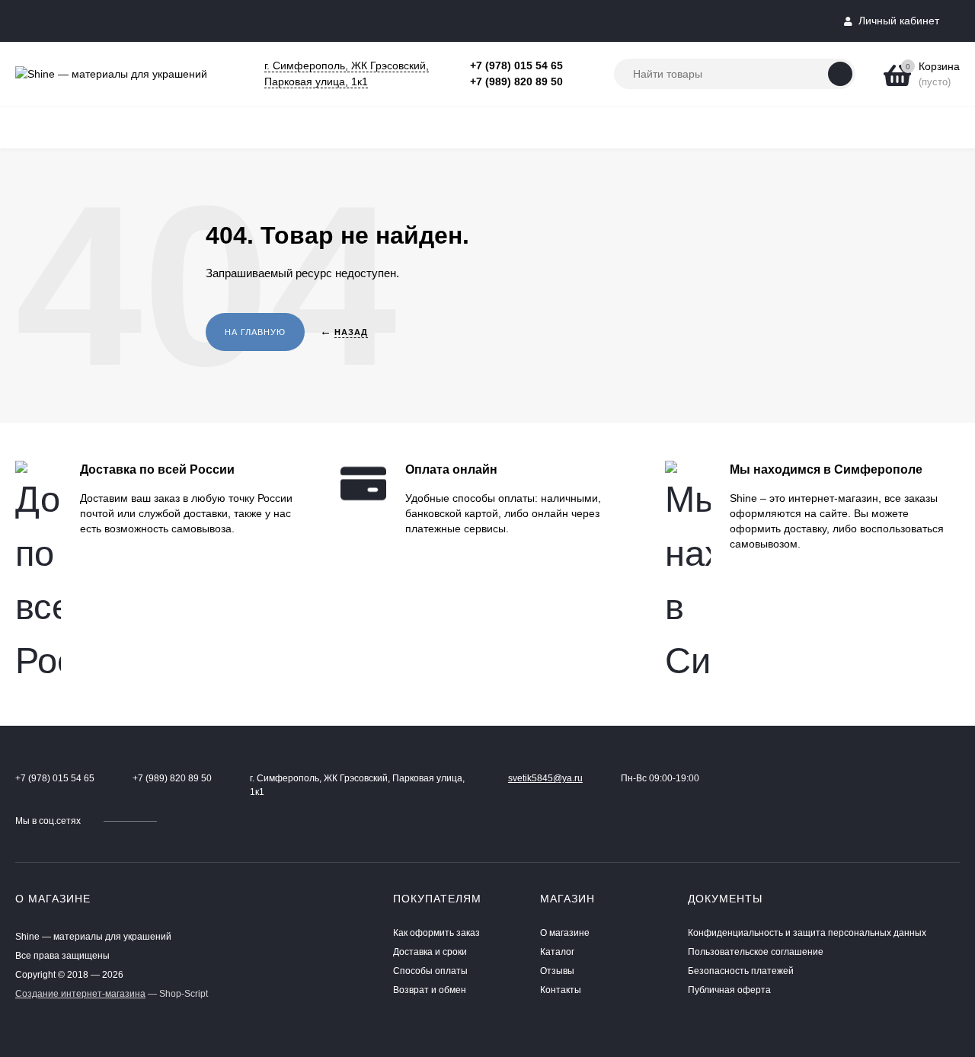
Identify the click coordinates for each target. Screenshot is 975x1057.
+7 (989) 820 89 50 (516, 81)
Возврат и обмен (429, 990)
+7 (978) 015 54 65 (516, 65)
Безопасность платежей (741, 971)
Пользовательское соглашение (755, 952)
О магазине (565, 933)
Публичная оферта (729, 990)
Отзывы (557, 971)
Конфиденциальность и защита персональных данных (807, 933)
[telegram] (193, 821)
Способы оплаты (430, 971)
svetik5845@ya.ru (545, 778)
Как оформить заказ (436, 933)
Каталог (557, 952)
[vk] (179, 821)
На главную (255, 332)
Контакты (560, 990)
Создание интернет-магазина (80, 993)
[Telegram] (579, 66)
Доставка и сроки (430, 952)
